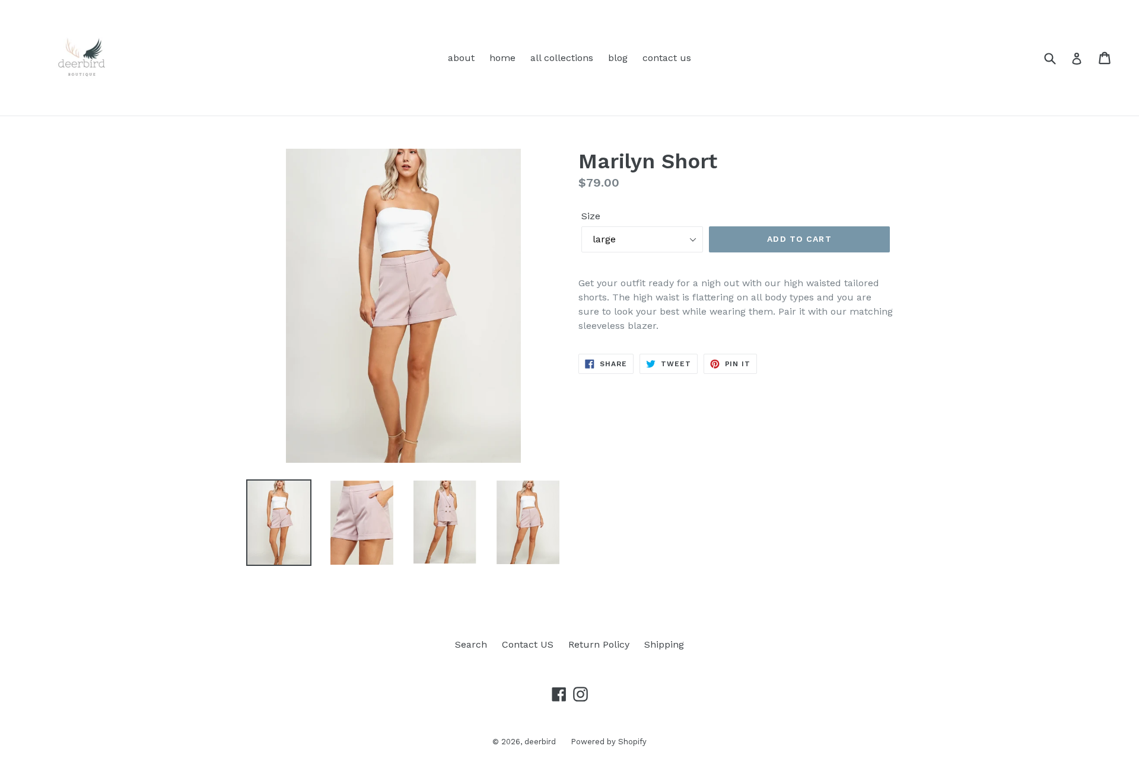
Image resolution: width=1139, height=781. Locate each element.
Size (590, 216)
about (461, 57)
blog (618, 57)
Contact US (527, 644)
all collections (561, 57)
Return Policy (598, 644)
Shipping (664, 644)
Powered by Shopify (609, 741)
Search (471, 644)
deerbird (540, 741)
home (502, 57)
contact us (666, 57)
